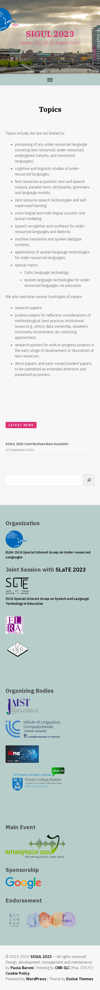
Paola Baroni (21, 967)
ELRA (9, 552)
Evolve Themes (79, 979)
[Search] (89, 480)
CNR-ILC (62, 967)
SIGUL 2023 (41, 956)
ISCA (18, 552)
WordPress (36, 979)
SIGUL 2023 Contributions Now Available (37, 444)
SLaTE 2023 (71, 569)
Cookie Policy (18, 973)
